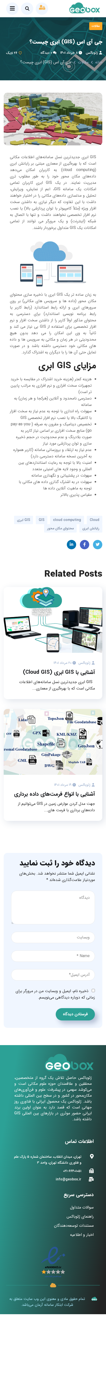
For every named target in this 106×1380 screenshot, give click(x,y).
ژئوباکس (92, 52)
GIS (41, 520)
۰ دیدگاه (46, 52)
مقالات (96, 26)
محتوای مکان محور (60, 528)
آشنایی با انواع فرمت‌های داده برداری (54, 794)
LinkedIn (71, 544)
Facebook (84, 544)
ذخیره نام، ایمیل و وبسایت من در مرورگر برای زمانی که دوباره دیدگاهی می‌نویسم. (55, 994)
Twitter (97, 544)
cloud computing (67, 520)
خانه (98, 62)
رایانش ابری (90, 528)
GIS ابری (23, 520)
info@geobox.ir (68, 1179)
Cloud (94, 520)
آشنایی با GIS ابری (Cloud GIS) (59, 672)
